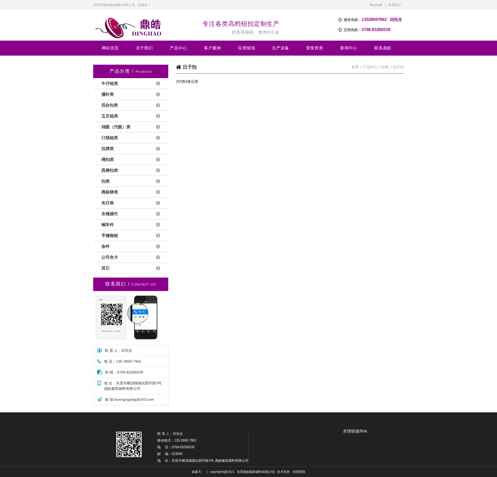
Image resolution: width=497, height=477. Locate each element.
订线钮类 (109, 138)
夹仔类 (107, 203)
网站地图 (375, 5)
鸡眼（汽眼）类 (115, 127)
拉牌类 (107, 148)
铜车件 (107, 224)
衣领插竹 (109, 214)
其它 (105, 268)
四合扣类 (109, 105)
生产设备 (280, 48)
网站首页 (110, 48)
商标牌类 (109, 192)
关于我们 (144, 48)
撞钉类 (107, 94)
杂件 (105, 246)
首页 (355, 67)
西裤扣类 (109, 170)
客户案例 (212, 48)
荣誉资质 (314, 48)
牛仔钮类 (109, 83)
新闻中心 (348, 48)
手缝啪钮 (109, 235)
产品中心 (178, 48)
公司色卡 (109, 257)
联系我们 (394, 5)
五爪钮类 (109, 116)
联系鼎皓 (382, 48)
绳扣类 (107, 159)
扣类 (105, 181)
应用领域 (246, 48)
